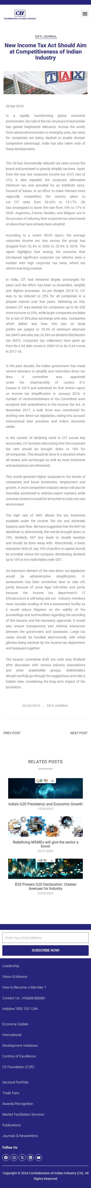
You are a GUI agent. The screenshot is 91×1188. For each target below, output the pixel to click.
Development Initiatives (20, 1045)
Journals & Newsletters (20, 1136)
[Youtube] (38, 1157)
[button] (85, 13)
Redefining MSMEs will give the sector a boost (45, 844)
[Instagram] (14, 1157)
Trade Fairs (10, 1093)
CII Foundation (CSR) (18, 1067)
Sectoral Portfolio (15, 1082)
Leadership (10, 966)
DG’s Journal (46, 36)
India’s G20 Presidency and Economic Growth (45, 804)
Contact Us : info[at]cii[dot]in (23, 998)
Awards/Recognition (17, 1104)
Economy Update (15, 1024)
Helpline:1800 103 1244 (20, 1009)
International (11, 1035)
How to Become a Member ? (24, 987)
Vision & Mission (14, 977)
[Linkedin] (30, 1157)
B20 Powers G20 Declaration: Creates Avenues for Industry (45, 886)
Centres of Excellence (19, 1056)
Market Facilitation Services (23, 1114)
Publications (11, 1125)
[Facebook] (5, 1157)
